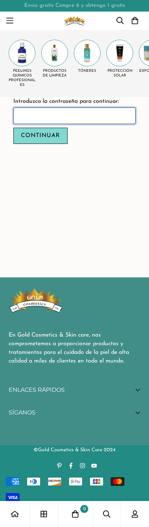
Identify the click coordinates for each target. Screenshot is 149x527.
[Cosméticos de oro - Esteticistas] (74, 21)
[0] (75, 514)
